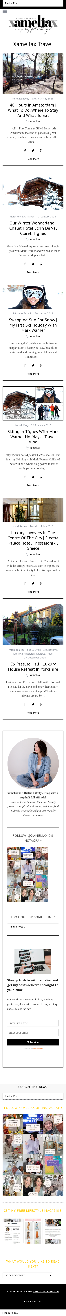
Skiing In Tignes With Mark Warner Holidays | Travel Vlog (33, 437)
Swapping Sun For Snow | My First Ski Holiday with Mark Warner (33, 325)
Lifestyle (18, 313)
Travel (32, 98)
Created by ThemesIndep (46, 1291)
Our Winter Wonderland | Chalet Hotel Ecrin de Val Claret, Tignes (33, 228)
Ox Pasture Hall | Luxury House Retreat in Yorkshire (33, 666)
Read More (33, 159)
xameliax (35, 121)
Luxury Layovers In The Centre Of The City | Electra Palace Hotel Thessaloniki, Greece (33, 540)
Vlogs (26, 425)
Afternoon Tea (17, 649)
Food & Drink (33, 649)
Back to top (31, 1301)
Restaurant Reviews (34, 653)
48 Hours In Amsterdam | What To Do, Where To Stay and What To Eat (33, 110)
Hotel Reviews (20, 98)
